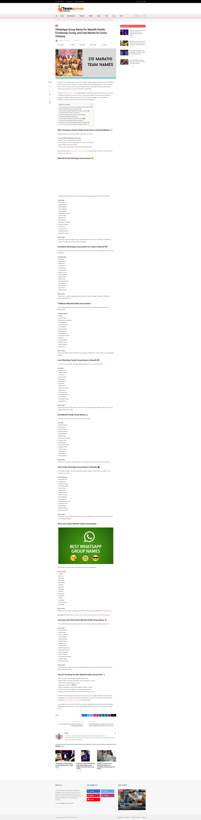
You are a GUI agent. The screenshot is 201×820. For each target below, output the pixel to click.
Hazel (61, 40)
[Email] (49, 102)
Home (62, 16)
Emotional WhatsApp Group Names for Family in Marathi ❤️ (74, 111)
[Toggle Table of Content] (91, 105)
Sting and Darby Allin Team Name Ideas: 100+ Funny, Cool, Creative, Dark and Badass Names (138, 33)
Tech (106, 16)
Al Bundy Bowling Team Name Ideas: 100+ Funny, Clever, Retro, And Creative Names (137, 61)
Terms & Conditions (135, 817)
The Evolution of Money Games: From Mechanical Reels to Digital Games (64, 765)
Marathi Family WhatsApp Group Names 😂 (70, 109)
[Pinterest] (49, 98)
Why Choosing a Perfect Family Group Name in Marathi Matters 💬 (76, 107)
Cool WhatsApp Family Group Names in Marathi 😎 (72, 114)
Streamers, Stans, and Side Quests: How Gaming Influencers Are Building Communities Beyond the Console (85, 766)
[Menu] (56, 16)
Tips (113, 16)
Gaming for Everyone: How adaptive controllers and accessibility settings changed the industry (106, 766)
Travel (121, 16)
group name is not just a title (77, 151)
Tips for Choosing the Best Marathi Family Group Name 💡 (74, 124)
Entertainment (71, 16)
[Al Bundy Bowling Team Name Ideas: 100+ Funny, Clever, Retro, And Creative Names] (124, 62)
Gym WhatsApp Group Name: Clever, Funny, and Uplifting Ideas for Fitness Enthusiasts (87, 615)
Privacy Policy (70, 1)
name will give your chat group (73, 700)
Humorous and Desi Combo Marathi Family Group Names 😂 (74, 122)
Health (90, 16)
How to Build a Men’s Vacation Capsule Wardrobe (130, 804)
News (98, 16)
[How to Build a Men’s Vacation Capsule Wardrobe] (132, 799)
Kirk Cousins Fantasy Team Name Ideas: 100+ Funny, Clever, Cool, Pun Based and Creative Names (137, 43)
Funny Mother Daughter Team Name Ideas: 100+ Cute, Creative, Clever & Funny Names (137, 52)
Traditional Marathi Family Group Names (70, 112)
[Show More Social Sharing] (111, 44)
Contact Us (127, 817)
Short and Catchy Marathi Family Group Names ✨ (72, 120)
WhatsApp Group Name (69, 93)
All (56, 25)
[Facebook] (49, 86)
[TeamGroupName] (70, 8)
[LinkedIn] (49, 94)
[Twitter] (49, 90)
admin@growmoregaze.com (66, 803)
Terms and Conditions (79, 1)
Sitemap (144, 817)
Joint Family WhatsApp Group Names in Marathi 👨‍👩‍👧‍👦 (72, 118)
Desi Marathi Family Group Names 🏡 (69, 116)
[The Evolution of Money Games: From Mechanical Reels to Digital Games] (65, 755)
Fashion (82, 16)
